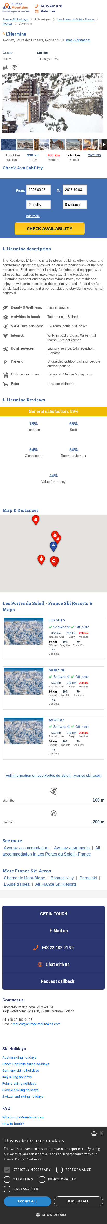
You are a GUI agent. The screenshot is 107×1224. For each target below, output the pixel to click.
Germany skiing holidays (20, 1070)
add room (33, 216)
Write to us (48, 11)
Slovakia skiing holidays (20, 1090)
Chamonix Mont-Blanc (24, 878)
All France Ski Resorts (56, 884)
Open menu (101, 9)
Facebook (7, 1035)
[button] (36, 520)
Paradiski (88, 878)
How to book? (13, 1124)
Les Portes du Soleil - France (75, 19)
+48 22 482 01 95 (51, 6)
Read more (34, 1159)
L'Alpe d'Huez (17, 884)
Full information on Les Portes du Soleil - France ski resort (53, 775)
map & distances (78, 40)
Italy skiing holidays (17, 1077)
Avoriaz (7, 23)
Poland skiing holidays (19, 1083)
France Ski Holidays (15, 19)
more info (94, 155)
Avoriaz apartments (72, 848)
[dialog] (53, 1175)
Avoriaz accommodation (26, 848)
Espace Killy (62, 878)
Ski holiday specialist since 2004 (16, 12)
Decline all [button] (78, 1201)
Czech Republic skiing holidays (25, 1064)
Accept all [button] (27, 1201)
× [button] (101, 1133)
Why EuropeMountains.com (23, 1117)
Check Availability (49, 228)
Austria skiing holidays (19, 1057)
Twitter (17, 1035)
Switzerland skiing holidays (22, 1096)
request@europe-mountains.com (37, 1024)
